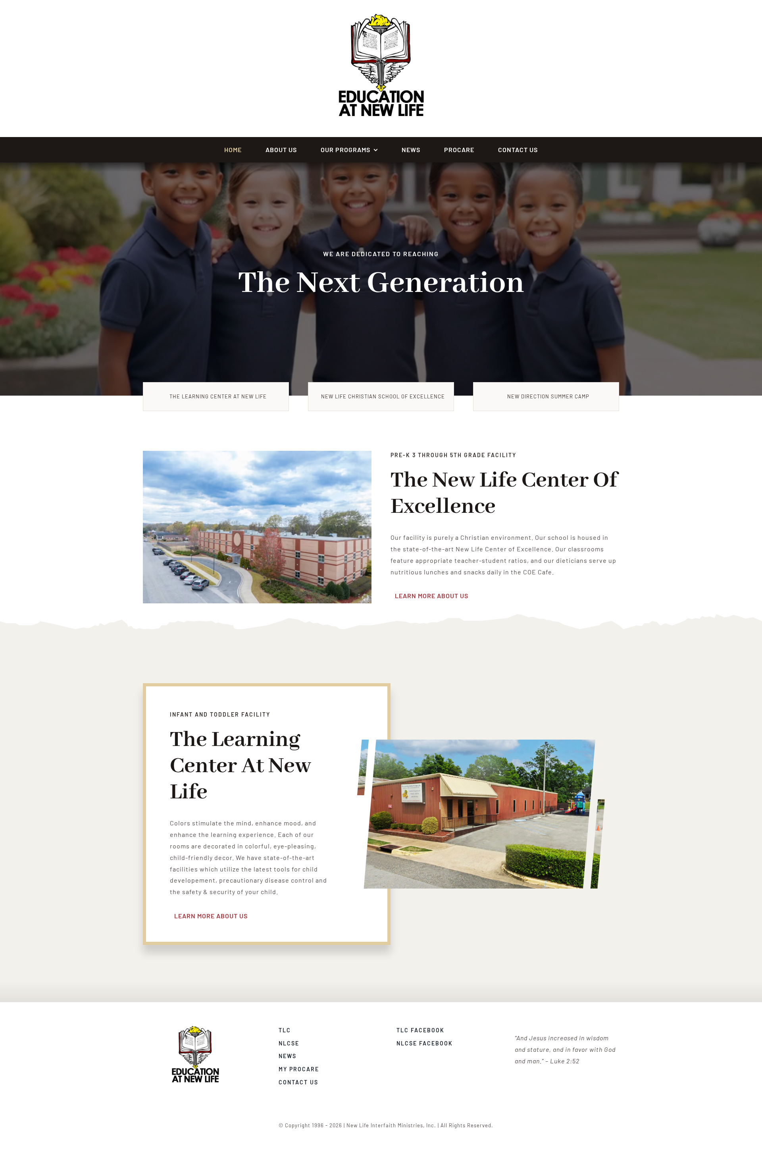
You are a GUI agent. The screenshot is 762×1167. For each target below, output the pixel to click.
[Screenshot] (195, 1029)
